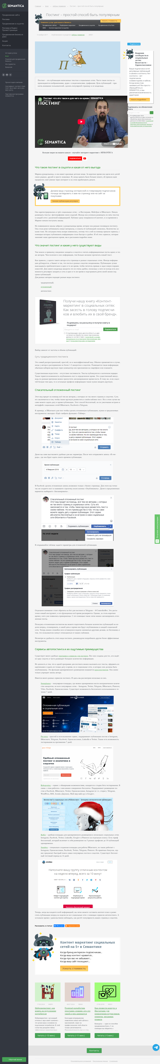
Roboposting (46, 785)
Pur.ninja (44, 736)
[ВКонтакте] (59, 925)
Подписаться (110, 329)
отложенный (46, 286)
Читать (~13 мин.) (46, 1035)
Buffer (43, 834)
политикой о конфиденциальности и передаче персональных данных (83, 339)
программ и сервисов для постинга (73, 655)
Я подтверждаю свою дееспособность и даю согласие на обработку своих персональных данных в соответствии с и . (83, 337)
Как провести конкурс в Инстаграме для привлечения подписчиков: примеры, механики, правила (107, 1013)
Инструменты (10, 64)
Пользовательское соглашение (81, 1061)
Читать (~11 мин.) (76, 1035)
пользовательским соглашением (83, 341)
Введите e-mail (71, 329)
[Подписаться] (151, 112)
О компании (113, 1061)
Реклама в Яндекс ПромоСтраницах (9, 29)
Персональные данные (100, 1061)
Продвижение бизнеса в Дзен (12, 35)
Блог (7, 56)
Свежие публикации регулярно (65, 201)
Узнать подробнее (139, 100)
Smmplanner (46, 683)
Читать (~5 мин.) (105, 1035)
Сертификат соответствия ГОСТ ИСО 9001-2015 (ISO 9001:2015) (15, 88)
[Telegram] (10, 74)
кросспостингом (101, 669)
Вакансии (8, 67)
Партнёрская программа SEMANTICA (14, 95)
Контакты (94, 1050)
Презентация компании (14, 82)
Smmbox (44, 847)
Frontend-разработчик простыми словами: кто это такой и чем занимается (77, 1010)
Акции (5, 41)
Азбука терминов (78, 35)
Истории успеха (11, 53)
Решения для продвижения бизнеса (15, 60)
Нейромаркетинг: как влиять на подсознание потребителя (45, 1010)
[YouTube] (7, 74)
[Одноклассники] (72, 925)
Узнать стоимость (74, 968)
